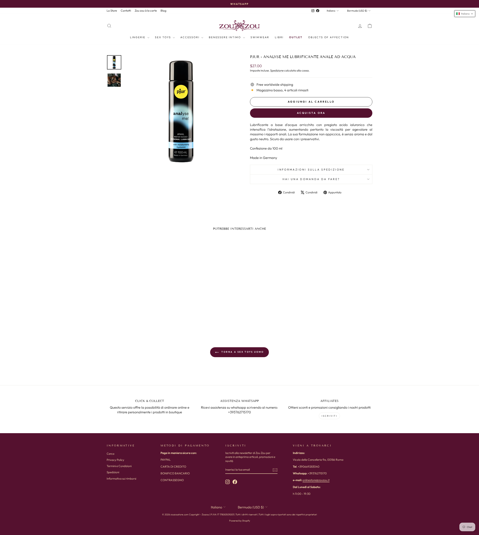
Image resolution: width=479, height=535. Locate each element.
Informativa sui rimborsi (121, 478)
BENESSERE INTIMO (225, 37)
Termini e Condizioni (119, 466)
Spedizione (277, 70)
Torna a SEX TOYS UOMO (242, 351)
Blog (163, 10)
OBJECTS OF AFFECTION (328, 37)
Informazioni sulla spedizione (311, 169)
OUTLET (296, 37)
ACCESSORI (190, 37)
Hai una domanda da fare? (311, 179)
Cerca (110, 453)
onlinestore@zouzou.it (316, 480)
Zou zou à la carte (146, 10)
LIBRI (279, 37)
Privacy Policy (115, 460)
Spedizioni (113, 472)
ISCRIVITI (329, 415)
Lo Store (112, 10)
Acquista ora (311, 113)
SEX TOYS (163, 37)
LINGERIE (138, 37)
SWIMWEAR (260, 37)
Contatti (126, 10)
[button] (464, 13)
